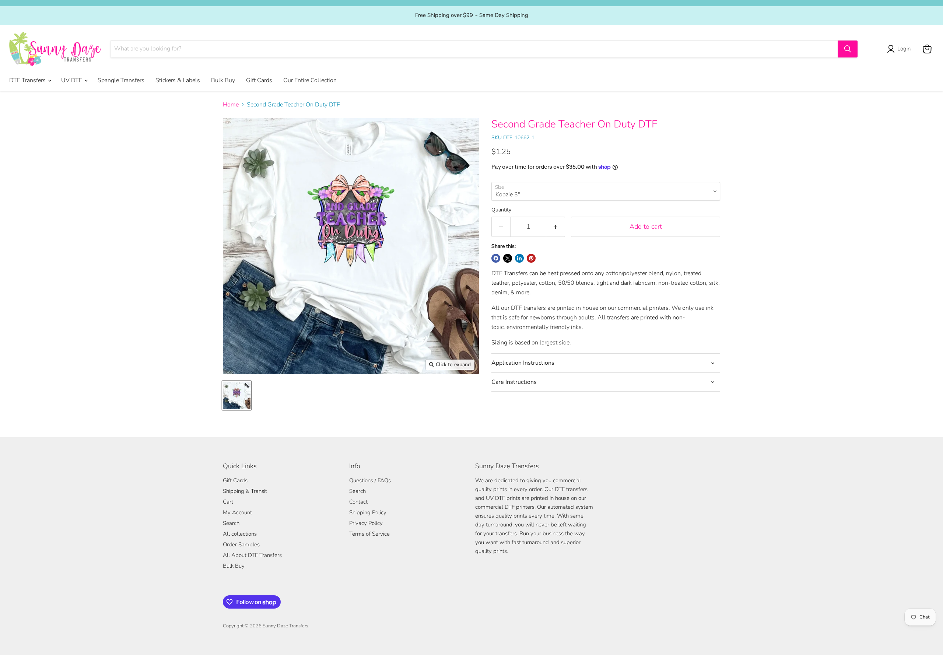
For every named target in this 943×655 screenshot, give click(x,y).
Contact (358, 501)
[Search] (848, 49)
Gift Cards (259, 80)
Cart (228, 501)
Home (231, 104)
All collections (240, 533)
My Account (237, 512)
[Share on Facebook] (495, 258)
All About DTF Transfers (252, 555)
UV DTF (72, 80)
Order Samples (241, 544)
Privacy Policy (366, 523)
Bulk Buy (223, 80)
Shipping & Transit (245, 491)
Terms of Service (369, 533)
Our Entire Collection (310, 80)
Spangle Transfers (121, 80)
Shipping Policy (367, 512)
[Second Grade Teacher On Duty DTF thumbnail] (236, 395)
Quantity (501, 210)
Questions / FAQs (370, 480)
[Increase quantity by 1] (555, 227)
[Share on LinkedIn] (519, 258)
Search (231, 523)
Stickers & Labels (177, 80)
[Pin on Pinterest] (531, 258)
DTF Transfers (28, 80)
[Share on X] (507, 258)
